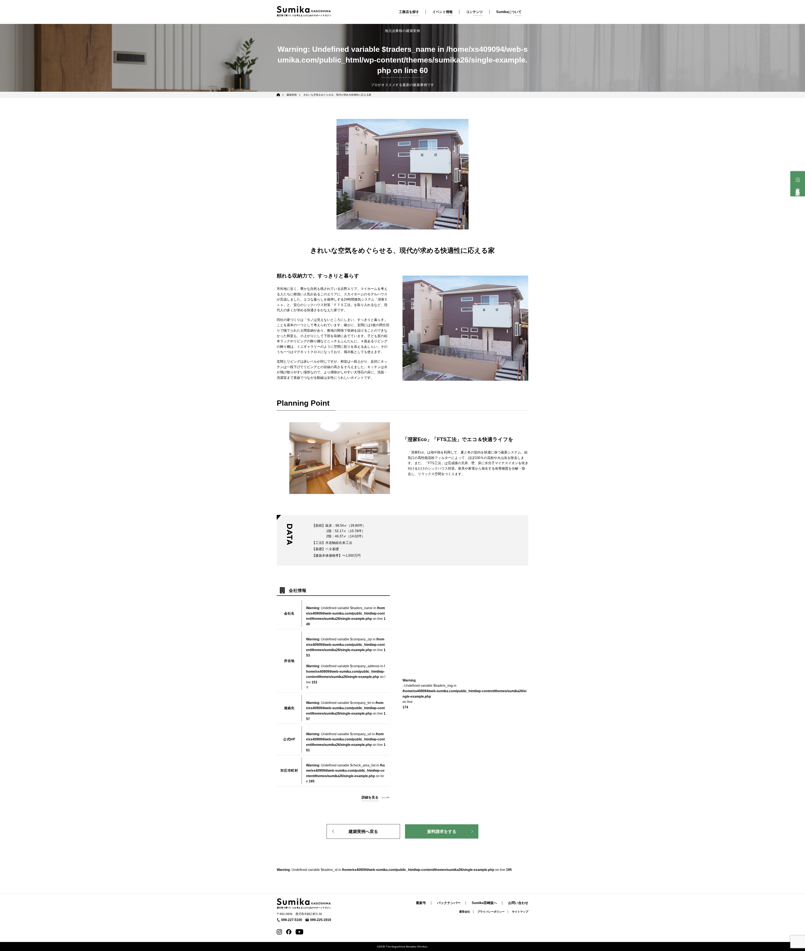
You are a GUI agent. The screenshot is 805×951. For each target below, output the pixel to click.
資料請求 (797, 187)
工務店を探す (409, 13)
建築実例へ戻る (363, 831)
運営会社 (464, 911)
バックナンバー (449, 903)
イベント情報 (442, 13)
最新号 (421, 903)
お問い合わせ (518, 903)
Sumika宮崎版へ (484, 903)
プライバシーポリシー (491, 911)
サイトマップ (520, 911)
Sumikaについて (509, 13)
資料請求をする (441, 831)
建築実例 (292, 94)
